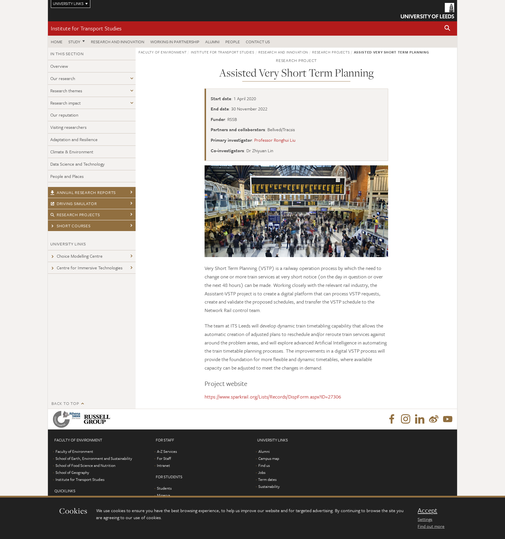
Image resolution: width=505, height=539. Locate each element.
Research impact (65, 103)
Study (74, 42)
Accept (427, 510)
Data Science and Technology (77, 164)
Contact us (258, 42)
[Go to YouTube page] (447, 419)
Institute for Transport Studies (86, 28)
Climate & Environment (71, 151)
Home (57, 42)
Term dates (267, 479)
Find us (264, 465)
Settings (425, 519)
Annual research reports (86, 192)
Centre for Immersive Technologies (89, 267)
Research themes (66, 90)
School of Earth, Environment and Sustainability (94, 458)
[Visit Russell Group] (98, 419)
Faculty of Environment (162, 52)
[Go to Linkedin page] (419, 419)
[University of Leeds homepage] (427, 10)
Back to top (65, 403)
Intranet (163, 465)
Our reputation (64, 115)
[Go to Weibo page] (433, 419)
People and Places (67, 176)
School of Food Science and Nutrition (85, 465)
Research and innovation (117, 42)
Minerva (163, 495)
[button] (447, 28)
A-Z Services (167, 451)
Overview (59, 66)
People (232, 42)
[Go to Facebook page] (391, 419)
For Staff (164, 458)
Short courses (74, 226)
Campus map (268, 458)
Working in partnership (174, 42)
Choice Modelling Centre (80, 256)
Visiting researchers (68, 127)
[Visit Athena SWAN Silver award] (68, 419)
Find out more (431, 526)
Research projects (78, 215)
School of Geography (72, 472)
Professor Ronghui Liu (274, 140)
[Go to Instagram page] (405, 419)
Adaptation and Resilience (74, 139)
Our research (62, 78)
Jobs (261, 472)
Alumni (212, 42)
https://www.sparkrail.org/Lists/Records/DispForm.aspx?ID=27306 (273, 396)
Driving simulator (77, 203)
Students (164, 488)
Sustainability (269, 486)
